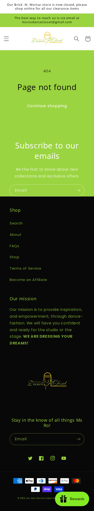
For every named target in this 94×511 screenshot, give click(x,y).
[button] (6, 38)
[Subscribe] (78, 190)
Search (16, 223)
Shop (15, 257)
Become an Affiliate (28, 279)
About (15, 234)
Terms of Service (25, 268)
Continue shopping (47, 106)
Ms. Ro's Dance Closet (40, 498)
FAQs (14, 246)
